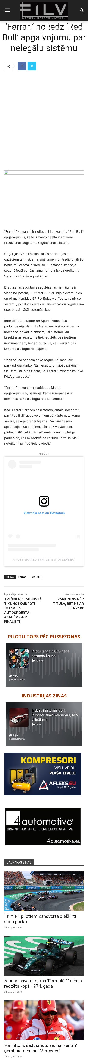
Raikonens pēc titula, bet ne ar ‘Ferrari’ (68, 603)
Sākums (6, 27)
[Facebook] (22, 66)
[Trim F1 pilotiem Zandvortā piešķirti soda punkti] (44, 891)
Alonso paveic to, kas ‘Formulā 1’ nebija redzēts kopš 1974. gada (43, 983)
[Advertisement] (44, 121)
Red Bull (35, 576)
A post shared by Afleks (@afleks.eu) (44, 559)
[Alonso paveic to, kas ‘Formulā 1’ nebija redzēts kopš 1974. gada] (44, 956)
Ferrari (22, 576)
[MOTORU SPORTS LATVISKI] (44, 11)
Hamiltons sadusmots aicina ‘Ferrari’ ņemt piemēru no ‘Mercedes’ (40, 1048)
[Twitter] (32, 66)
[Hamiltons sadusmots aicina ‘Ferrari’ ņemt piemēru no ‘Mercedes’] (44, 1020)
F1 (15, 27)
